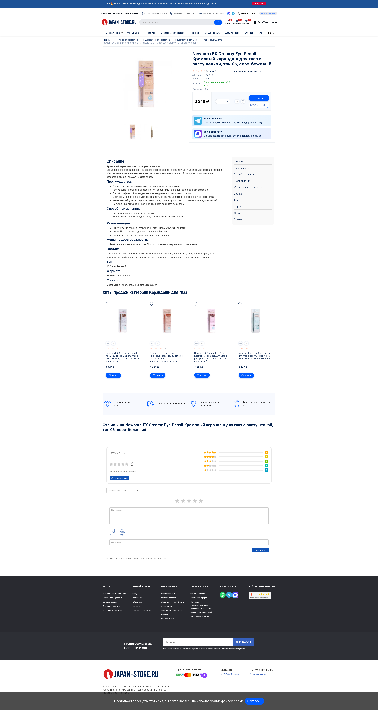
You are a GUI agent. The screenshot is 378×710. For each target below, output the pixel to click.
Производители (168, 594)
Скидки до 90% (212, 33)
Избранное (137, 602)
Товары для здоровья (112, 598)
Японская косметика (112, 610)
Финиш (237, 213)
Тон (236, 200)
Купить (259, 98)
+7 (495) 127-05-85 (261, 669)
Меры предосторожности (248, 187)
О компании (133, 33)
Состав (238, 193)
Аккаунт (135, 594)
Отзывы (249, 33)
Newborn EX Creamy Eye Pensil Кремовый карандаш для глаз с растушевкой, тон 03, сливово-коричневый (211, 357)
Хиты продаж (232, 33)
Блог (260, 33)
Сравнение (137, 598)
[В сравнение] (237, 101)
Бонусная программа (141, 610)
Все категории (113, 33)
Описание (239, 161)
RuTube (227, 674)
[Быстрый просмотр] (108, 343)
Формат (238, 206)
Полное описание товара (246, 71)
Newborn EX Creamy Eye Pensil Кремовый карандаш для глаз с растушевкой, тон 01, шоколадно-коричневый (123, 357)
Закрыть (259, 3)
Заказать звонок (268, 13)
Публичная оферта (198, 598)
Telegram (235, 674)
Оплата (164, 614)
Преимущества (242, 168)
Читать (211, 71)
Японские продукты (112, 606)
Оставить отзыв (260, 550)
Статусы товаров (168, 598)
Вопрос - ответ (167, 618)
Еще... (271, 33)
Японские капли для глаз (114, 594)
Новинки (194, 33)
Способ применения (245, 174)
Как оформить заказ (199, 616)
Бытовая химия (110, 602)
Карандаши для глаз (168, 292)
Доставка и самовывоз (172, 33)
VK (222, 674)
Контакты (150, 33)
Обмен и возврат (198, 594)
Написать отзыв (120, 478)
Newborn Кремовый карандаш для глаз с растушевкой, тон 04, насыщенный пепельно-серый (255, 356)
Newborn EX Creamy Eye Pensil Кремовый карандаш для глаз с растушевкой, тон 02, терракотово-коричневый (166, 357)
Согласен (254, 701)
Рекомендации (242, 181)
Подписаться (243, 642)
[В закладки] (243, 101)
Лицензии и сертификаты (173, 602)
